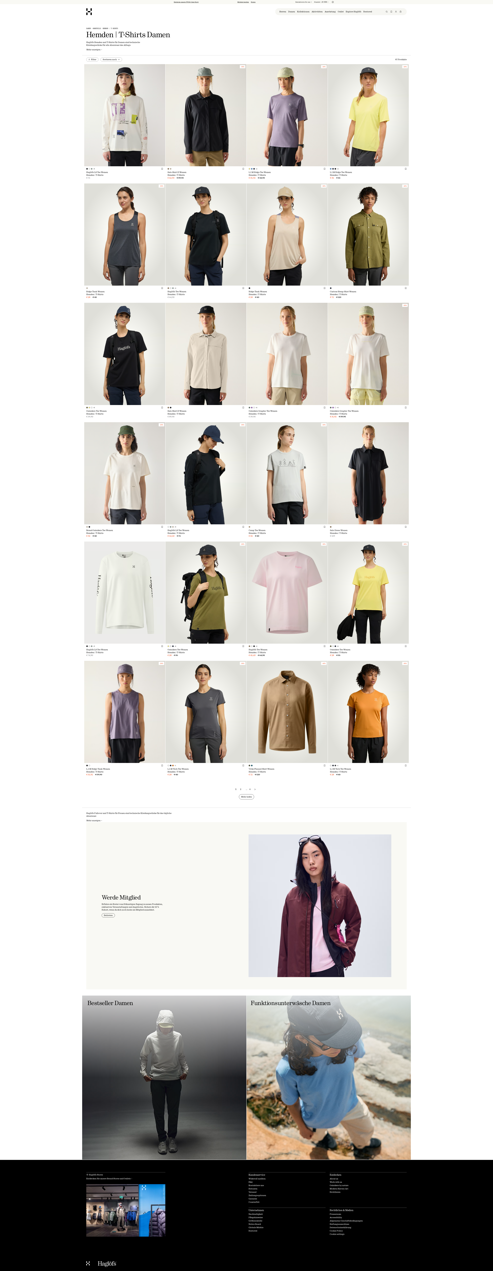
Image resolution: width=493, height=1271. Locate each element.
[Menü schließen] (274, 609)
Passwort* (224, 641)
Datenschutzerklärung (249, 657)
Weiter (224, 649)
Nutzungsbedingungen (254, 655)
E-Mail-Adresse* (226, 634)
